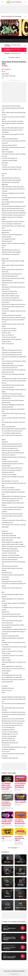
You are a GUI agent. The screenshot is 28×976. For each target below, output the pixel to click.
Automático (14, 974)
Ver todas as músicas (14, 57)
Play (14, 27)
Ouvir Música (14, 2)
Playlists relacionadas (8, 773)
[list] (14, 49)
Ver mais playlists (13, 847)
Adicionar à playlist (25, 45)
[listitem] (14, 45)
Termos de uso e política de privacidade (14, 971)
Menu (2, 2)
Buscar (25, 2)
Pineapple (4, 65)
